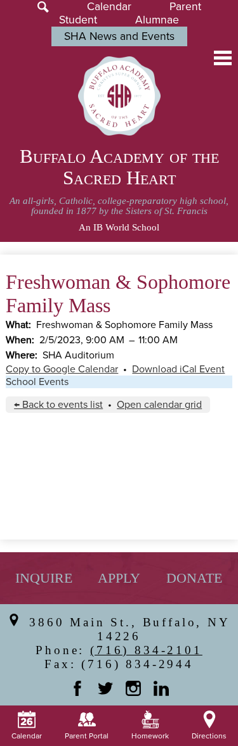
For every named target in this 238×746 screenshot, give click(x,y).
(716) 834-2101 (146, 650)
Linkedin (161, 688)
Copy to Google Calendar (62, 369)
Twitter (105, 688)
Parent (185, 6)
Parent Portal (87, 736)
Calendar (109, 6)
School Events (37, 382)
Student (78, 20)
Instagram (133, 688)
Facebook (77, 688)
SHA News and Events (119, 36)
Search (43, 7)
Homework (150, 736)
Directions (209, 736)
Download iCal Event (178, 369)
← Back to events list (58, 404)
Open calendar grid (159, 404)
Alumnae (157, 20)
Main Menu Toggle (223, 58)
